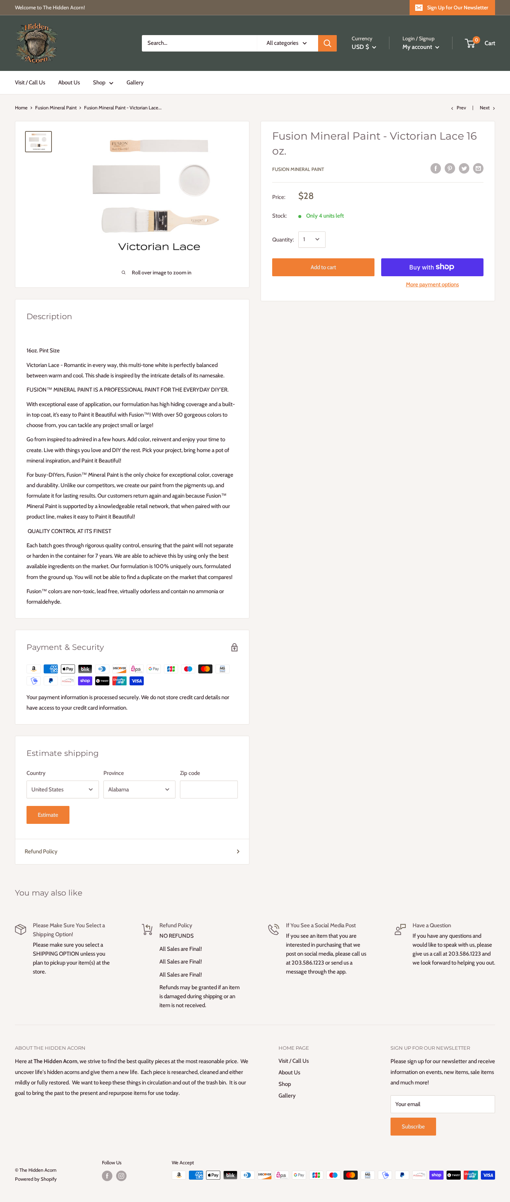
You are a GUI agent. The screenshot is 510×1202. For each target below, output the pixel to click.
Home (21, 107)
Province (113, 773)
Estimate (48, 815)
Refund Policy (41, 851)
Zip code (190, 773)
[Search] (327, 43)
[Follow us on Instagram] (121, 1176)
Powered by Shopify (36, 1179)
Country (36, 773)
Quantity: (283, 239)
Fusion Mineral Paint (56, 107)
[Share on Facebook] (435, 168)
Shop (99, 82)
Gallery (135, 82)
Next (484, 107)
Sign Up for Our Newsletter (457, 7)
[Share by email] (478, 168)
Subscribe (413, 1126)
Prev (461, 107)
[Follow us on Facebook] (107, 1176)
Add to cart (323, 267)
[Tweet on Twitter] (464, 168)
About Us (69, 82)
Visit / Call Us (30, 82)
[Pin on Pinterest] (450, 168)
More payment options (432, 284)
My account (417, 46)
